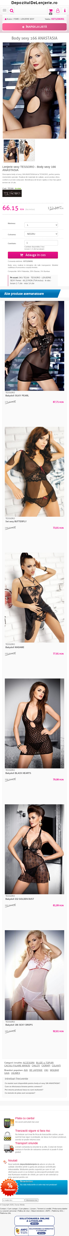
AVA (26, 1070)
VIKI (46, 1070)
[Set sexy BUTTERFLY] (34, 472)
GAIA (6, 1073)
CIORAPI (46, 1066)
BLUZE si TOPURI (45, 1063)
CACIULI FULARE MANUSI (17, 1066)
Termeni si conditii (44, 1209)
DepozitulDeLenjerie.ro (34, 3)
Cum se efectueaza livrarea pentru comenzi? (23, 1086)
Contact (3, 1209)
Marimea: (12, 223)
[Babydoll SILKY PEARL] (34, 346)
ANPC (48, 1211)
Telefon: (54, 19)
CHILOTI (36, 1066)
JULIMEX (15, 1073)
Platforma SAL (5, 1213)
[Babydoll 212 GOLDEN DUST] (34, 849)
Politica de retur (24, 1211)
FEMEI (16, 19)
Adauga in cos (35, 255)
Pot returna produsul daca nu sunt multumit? (24, 1090)
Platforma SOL (57, 1211)
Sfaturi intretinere (38, 1211)
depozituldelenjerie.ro (29, 1164)
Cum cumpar (13, 1209)
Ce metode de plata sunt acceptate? (20, 1093)
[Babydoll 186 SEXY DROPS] (34, 975)
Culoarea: (12, 235)
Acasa (9, 19)
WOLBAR (54, 1070)
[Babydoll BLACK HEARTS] (34, 723)
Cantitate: (12, 243)
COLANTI (56, 1066)
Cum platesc (24, 1209)
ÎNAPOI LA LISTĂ (36, 26)
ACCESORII (28, 1063)
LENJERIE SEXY (27, 19)
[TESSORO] (12, 193)
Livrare (33, 1209)
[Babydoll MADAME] (34, 598)
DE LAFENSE (36, 1070)
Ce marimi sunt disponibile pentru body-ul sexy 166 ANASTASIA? (32, 1083)
